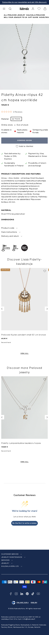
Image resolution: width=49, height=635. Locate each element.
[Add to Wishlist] (45, 271)
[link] (33, 9)
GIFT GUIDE (33, 17)
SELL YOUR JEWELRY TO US (15, 17)
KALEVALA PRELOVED (35, 15)
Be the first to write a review (24, 523)
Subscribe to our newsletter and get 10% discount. (24, 2)
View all (24, 353)
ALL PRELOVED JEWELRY (14, 15)
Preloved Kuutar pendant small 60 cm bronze (23, 334)
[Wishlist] (39, 8)
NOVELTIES (44, 17)
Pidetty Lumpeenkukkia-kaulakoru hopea (21, 443)
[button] (4, 9)
